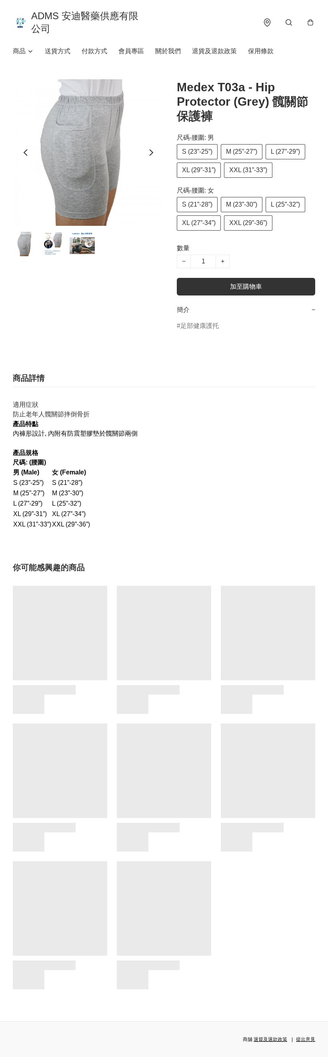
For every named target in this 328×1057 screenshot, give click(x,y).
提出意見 (305, 1039)
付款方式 (94, 51)
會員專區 (131, 51)
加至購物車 (246, 286)
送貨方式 (57, 51)
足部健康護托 (199, 325)
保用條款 (261, 51)
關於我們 (168, 51)
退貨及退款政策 (214, 51)
